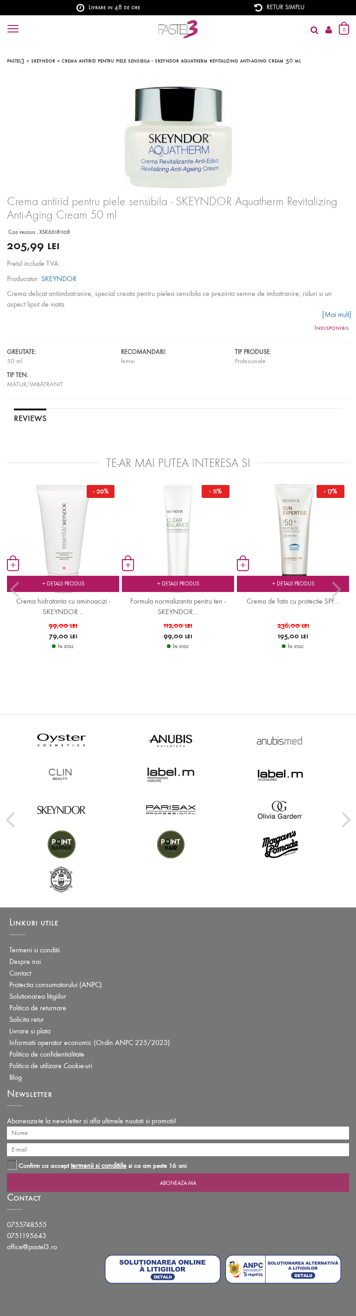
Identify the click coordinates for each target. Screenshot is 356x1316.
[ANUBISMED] (280, 739)
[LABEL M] (171, 774)
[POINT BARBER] (61, 844)
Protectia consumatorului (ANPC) (55, 984)
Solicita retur (26, 1019)
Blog (15, 1077)
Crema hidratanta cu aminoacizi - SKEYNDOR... (63, 606)
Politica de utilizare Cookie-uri (50, 1065)
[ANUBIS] (171, 739)
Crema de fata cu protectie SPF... (293, 601)
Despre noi (25, 961)
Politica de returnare (37, 1007)
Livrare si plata (30, 1030)
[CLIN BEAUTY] (61, 774)
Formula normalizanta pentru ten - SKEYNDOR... (178, 606)
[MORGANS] (280, 844)
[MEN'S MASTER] (61, 878)
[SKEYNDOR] (61, 809)
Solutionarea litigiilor (37, 996)
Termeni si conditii (34, 949)
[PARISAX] (171, 809)
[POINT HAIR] (171, 844)
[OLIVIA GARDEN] (280, 809)
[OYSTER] (61, 739)
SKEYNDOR (58, 278)
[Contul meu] (328, 30)
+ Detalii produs (63, 583)
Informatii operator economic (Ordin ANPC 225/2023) (89, 1042)
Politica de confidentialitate (46, 1054)
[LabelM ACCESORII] (280, 774)
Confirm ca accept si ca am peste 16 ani (103, 1165)
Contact (20, 973)
